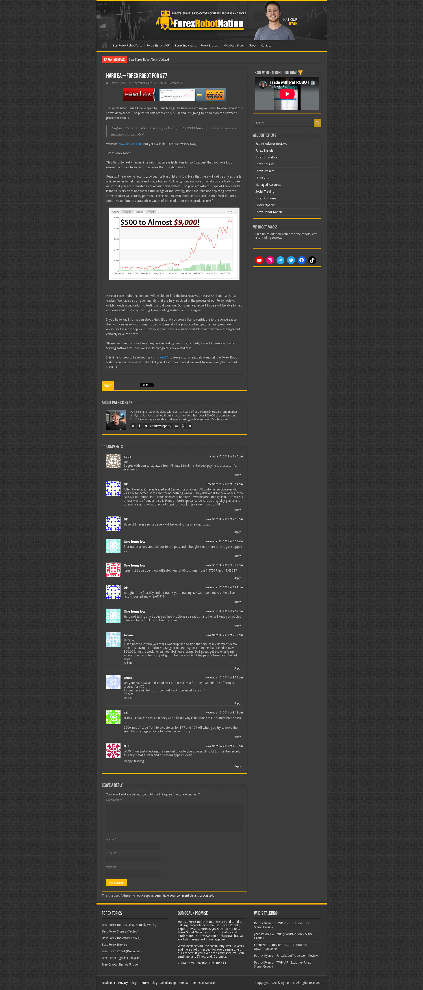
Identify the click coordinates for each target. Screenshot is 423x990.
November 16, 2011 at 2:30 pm (224, 635)
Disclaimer (108, 982)
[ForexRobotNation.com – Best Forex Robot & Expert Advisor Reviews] (211, 20)
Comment (114, 800)
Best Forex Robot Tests (127, 45)
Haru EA (163, 357)
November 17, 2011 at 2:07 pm (224, 587)
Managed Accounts (268, 184)
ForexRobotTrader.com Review (297, 955)
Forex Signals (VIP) (158, 45)
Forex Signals (264, 150)
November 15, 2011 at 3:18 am (224, 712)
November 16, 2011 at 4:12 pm (224, 611)
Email (111, 853)
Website (111, 867)
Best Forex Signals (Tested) (120, 931)
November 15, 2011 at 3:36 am (224, 677)
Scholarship (168, 982)
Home (104, 45)
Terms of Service (203, 982)
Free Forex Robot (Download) (122, 951)
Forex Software (265, 198)
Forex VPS (262, 178)
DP (126, 484)
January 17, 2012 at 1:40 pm (226, 456)
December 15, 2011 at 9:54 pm (224, 484)
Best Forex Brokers (114, 944)
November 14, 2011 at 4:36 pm (224, 746)
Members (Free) (234, 45)
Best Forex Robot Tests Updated (149, 59)
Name (111, 839)
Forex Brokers (210, 45)
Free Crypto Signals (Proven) (121, 964)
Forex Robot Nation (268, 212)
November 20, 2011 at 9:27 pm (224, 565)
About (252, 45)
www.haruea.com (130, 144)
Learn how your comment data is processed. (184, 895)
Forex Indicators (185, 45)
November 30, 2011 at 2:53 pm (224, 519)
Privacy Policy (127, 982)
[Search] (317, 123)
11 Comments (173, 83)
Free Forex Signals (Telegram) (121, 958)
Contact (266, 45)
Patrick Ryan (117, 83)
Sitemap (184, 982)
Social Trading (264, 191)
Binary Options (265, 205)
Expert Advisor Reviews (271, 143)
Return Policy (148, 982)
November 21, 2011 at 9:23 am (224, 541)
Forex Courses (265, 164)
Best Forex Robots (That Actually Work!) (129, 925)
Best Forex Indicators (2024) (121, 938)
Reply (237, 474)
